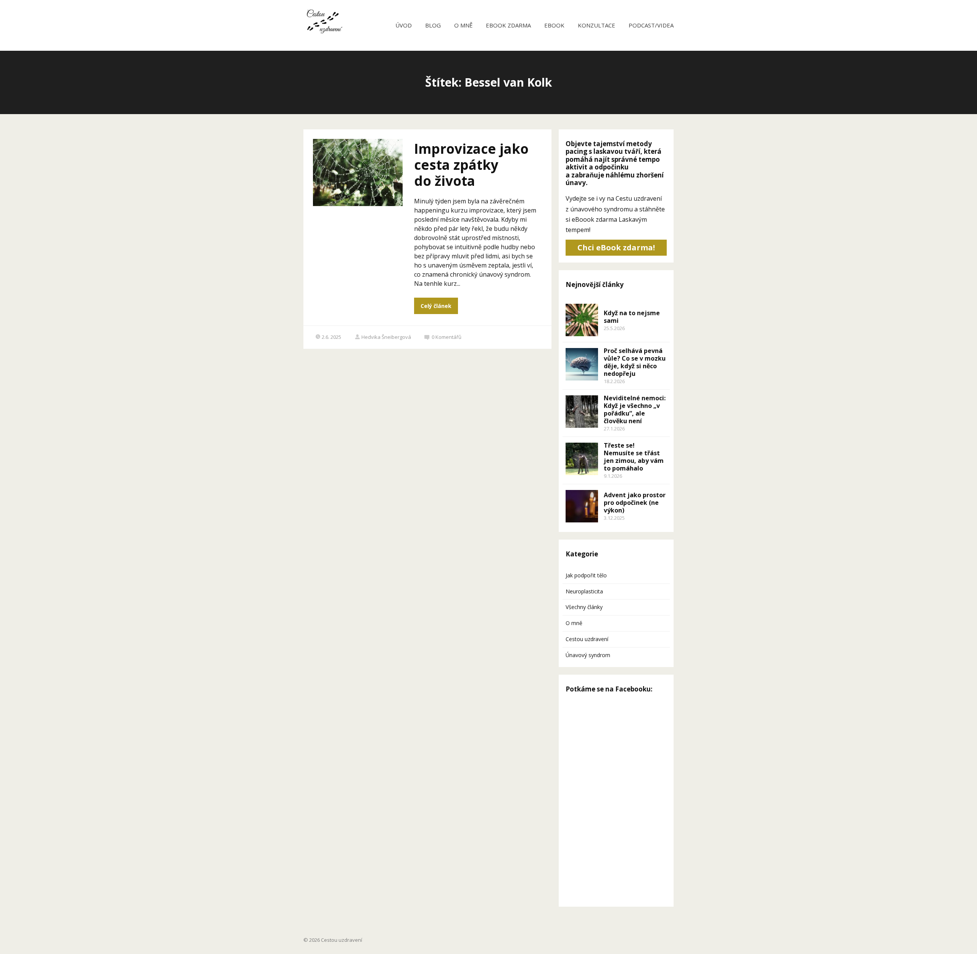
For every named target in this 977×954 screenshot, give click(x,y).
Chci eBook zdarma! (616, 247)
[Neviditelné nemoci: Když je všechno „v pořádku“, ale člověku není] (582, 411)
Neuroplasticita (584, 591)
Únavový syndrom (588, 655)
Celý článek (436, 305)
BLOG (433, 25)
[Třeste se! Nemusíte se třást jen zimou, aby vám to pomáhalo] (582, 459)
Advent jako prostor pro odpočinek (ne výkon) (635, 502)
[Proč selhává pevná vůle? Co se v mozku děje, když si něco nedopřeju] (582, 364)
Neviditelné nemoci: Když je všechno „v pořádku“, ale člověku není (635, 409)
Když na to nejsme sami (632, 317)
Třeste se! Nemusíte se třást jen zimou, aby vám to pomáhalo (634, 456)
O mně (574, 623)
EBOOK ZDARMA (508, 25)
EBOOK (554, 25)
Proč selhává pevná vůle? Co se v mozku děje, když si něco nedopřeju (635, 362)
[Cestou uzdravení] (322, 25)
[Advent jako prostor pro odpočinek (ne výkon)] (582, 506)
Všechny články (584, 607)
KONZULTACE (596, 25)
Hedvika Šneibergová (386, 337)
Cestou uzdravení (587, 639)
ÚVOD (403, 25)
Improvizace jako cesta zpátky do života (471, 165)
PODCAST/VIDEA (651, 25)
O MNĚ (463, 25)
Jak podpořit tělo (586, 575)
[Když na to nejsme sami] (582, 320)
